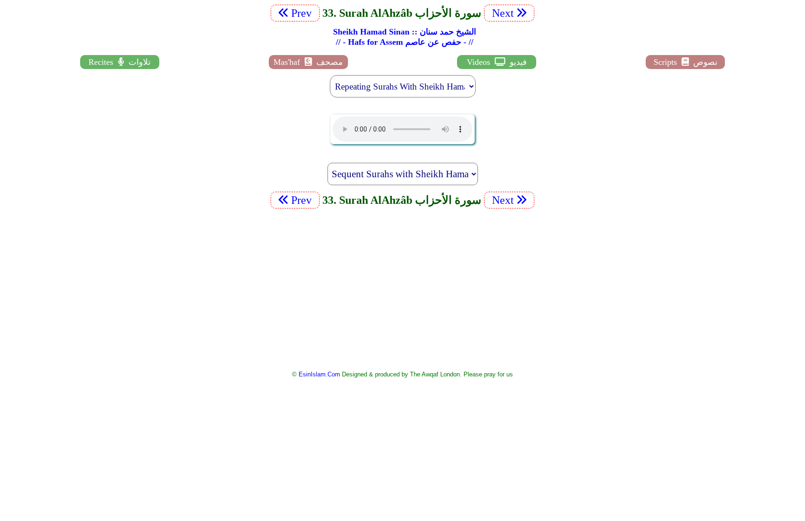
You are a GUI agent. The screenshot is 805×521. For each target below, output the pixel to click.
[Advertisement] (402, 288)
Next (501, 13)
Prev (302, 13)
